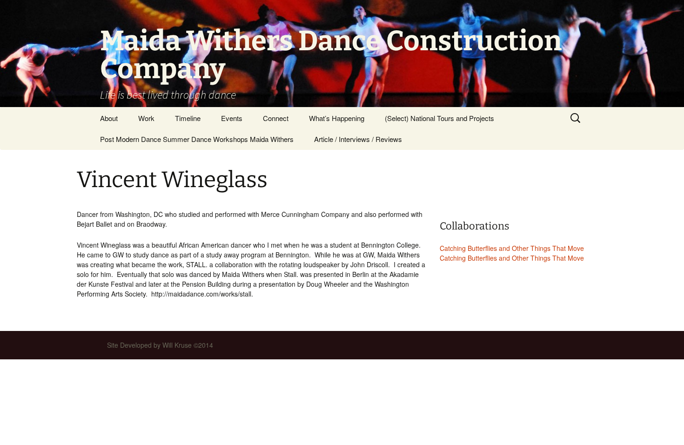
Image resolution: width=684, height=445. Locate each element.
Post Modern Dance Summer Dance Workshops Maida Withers (197, 139)
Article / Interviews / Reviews (358, 139)
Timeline (188, 118)
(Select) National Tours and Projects (439, 118)
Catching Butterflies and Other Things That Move (512, 248)
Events (231, 118)
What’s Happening (336, 118)
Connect (275, 118)
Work (146, 118)
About (109, 118)
